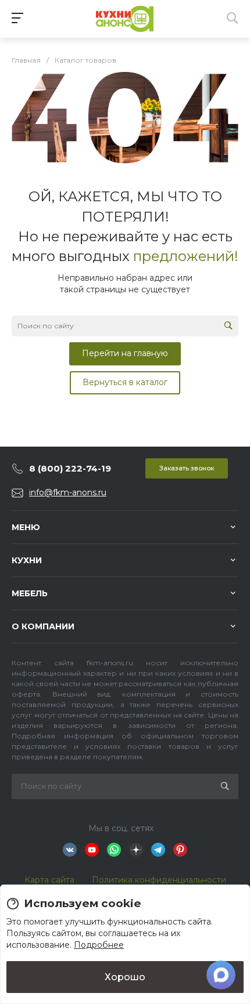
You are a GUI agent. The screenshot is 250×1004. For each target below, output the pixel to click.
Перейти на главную (125, 353)
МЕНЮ (26, 527)
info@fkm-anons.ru (67, 492)
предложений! (185, 256)
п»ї (125, 19)
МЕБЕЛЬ (30, 593)
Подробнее (99, 945)
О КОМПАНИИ (43, 626)
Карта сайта (49, 880)
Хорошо (125, 977)
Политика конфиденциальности (159, 880)
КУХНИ (27, 560)
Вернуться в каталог (125, 382)
